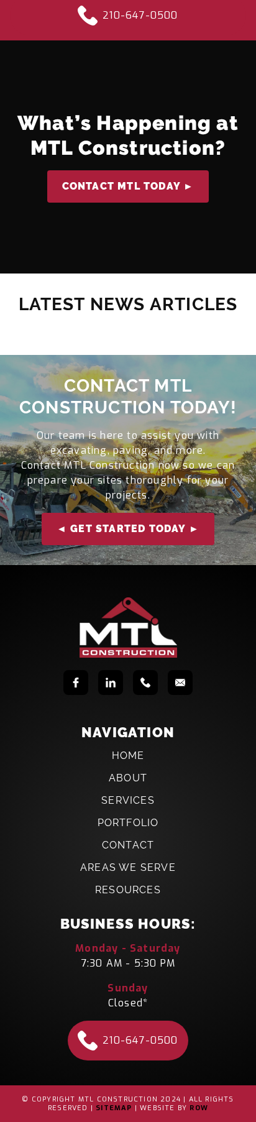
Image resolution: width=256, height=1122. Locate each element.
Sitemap (114, 1108)
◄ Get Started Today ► (128, 529)
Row (199, 1108)
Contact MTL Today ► (128, 186)
